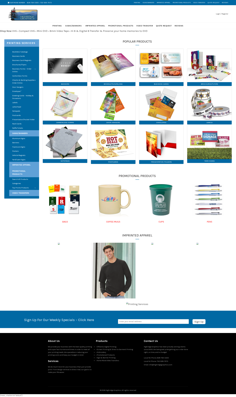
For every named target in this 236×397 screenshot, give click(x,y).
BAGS (65, 221)
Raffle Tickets (17, 128)
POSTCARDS (113, 162)
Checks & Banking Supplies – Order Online (24, 81)
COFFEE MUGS (113, 221)
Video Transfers (20, 193)
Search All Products (20, 179)
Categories (16, 183)
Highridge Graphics (113, 390)
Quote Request (213, 2)
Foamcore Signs (18, 147)
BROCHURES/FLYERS (209, 84)
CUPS (161, 221)
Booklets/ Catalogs (20, 52)
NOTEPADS (65, 161)
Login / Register (222, 14)
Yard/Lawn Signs (18, 160)
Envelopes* (16, 91)
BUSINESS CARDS (161, 84)
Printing (137, 2)
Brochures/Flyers (19, 65)
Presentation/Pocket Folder (23, 120)
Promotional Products (182, 2)
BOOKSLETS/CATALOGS (113, 84)
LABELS (209, 122)
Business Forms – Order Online (21, 70)
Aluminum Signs (18, 138)
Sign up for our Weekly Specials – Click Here (59, 320)
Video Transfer (199, 2)
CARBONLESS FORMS (65, 122)
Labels (15, 103)
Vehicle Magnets (18, 155)
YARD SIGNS (209, 161)
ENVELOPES (161, 122)
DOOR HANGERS (113, 122)
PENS (209, 221)
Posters (15, 151)
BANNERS (65, 84)
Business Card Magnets (21, 60)
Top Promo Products (20, 188)
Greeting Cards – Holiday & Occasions (23, 97)
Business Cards (18, 56)
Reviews (225, 2)
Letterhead (16, 107)
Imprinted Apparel (163, 2)
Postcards (16, 115)
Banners (15, 143)
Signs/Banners (148, 2)
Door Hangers (17, 87)
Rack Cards (17, 124)
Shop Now (6, 30)
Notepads (16, 111)
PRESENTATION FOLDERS (161, 162)
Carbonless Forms (19, 76)
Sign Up (199, 321)
